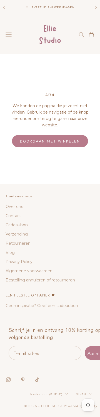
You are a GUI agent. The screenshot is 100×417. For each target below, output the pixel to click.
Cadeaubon (17, 224)
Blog (10, 252)
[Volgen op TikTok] (37, 379)
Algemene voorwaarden (29, 270)
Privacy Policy (19, 261)
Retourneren (18, 243)
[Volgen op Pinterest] (23, 379)
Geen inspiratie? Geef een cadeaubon (42, 305)
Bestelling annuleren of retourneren (40, 280)
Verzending (17, 234)
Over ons (14, 206)
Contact (13, 215)
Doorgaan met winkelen (50, 141)
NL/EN (81, 394)
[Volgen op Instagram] (8, 379)
